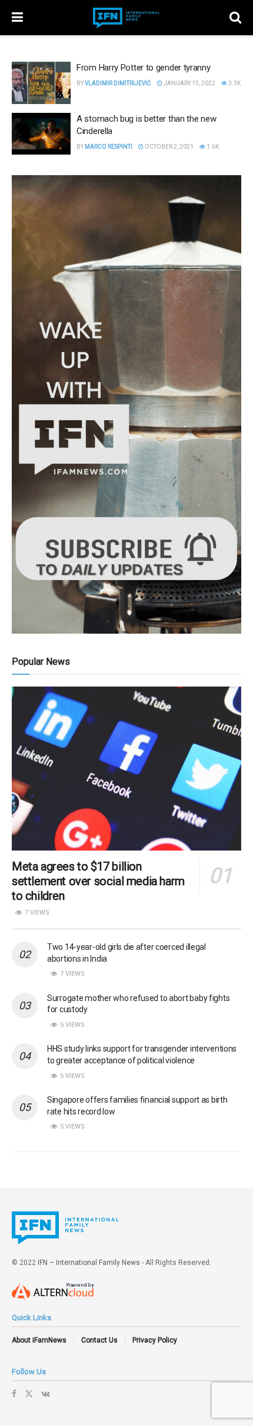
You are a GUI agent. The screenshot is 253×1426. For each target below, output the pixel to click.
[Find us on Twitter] (29, 1393)
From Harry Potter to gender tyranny (143, 67)
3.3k (234, 83)
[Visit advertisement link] (126, 404)
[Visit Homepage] (126, 18)
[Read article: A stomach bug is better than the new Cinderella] (41, 134)
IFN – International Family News (89, 1262)
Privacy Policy (154, 1340)
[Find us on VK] (45, 1393)
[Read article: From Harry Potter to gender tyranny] (41, 83)
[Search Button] (235, 17)
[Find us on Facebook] (14, 1393)
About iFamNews (39, 1340)
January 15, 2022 (188, 83)
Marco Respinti (108, 146)
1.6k (212, 146)
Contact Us (99, 1340)
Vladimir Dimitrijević (118, 83)
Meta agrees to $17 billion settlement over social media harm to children (98, 881)
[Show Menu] (17, 17)
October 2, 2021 (169, 146)
